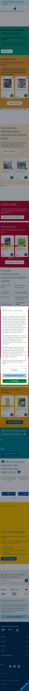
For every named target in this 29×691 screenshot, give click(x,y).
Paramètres (14, 370)
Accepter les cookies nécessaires (14, 375)
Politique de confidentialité (9, 362)
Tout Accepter (14, 381)
